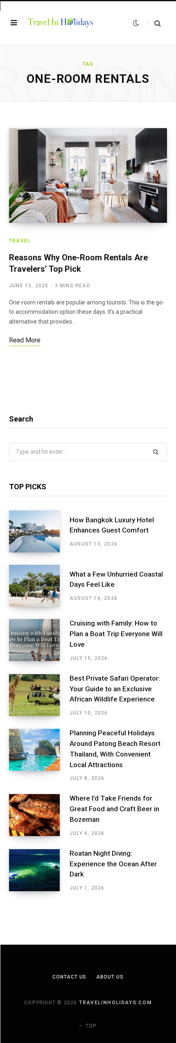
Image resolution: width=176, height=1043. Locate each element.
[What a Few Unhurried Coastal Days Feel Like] (39, 586)
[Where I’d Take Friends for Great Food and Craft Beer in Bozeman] (39, 815)
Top (90, 1026)
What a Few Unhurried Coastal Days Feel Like (116, 579)
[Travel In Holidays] (60, 23)
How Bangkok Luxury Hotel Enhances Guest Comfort (112, 525)
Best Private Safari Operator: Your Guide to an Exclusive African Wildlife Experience (115, 688)
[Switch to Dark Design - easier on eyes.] (136, 23)
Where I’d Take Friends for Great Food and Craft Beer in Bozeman (114, 808)
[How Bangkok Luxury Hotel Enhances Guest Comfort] (39, 531)
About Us (109, 977)
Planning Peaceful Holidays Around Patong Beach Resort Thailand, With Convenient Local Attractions (115, 748)
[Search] (154, 23)
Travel (19, 241)
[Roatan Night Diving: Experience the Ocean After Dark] (39, 870)
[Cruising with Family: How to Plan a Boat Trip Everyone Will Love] (39, 640)
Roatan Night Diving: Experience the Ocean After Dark (113, 864)
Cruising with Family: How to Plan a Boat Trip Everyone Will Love (116, 633)
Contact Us (69, 977)
